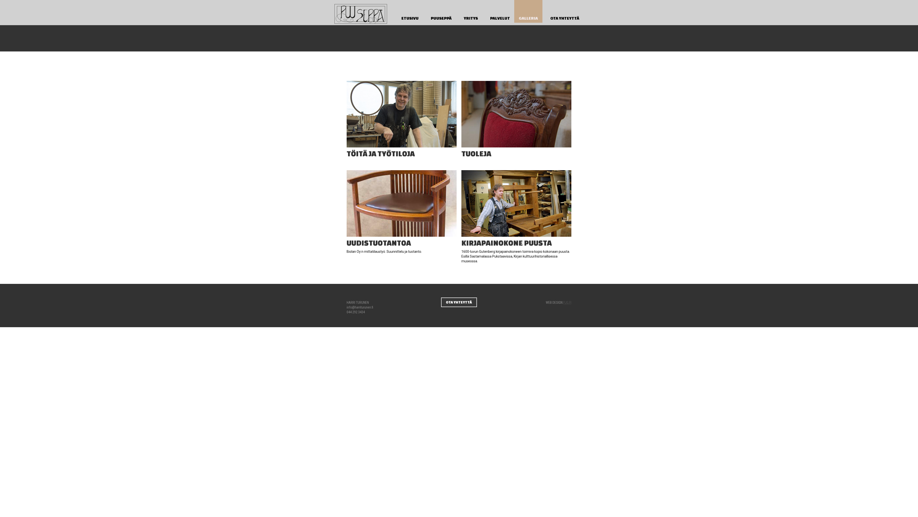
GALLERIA (528, 18)
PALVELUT (500, 18)
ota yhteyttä (459, 302)
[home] (360, 12)
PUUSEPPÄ (441, 18)
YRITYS (471, 18)
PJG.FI (567, 302)
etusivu (410, 18)
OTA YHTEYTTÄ (564, 18)
